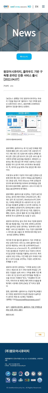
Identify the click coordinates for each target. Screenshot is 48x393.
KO (29, 6)
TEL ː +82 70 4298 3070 (12, 364)
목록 (40, 334)
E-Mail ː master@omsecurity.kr (15, 365)
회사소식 (24, 57)
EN (36, 6)
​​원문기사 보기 (10, 314)
